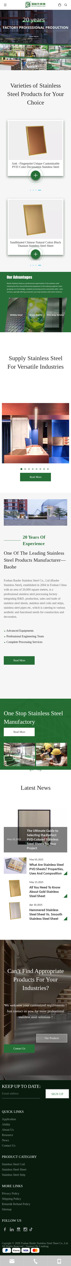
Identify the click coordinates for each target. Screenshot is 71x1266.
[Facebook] (5, 1229)
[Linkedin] (12, 1229)
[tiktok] (32, 1229)
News (5, 1140)
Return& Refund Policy (16, 1204)
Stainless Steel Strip (13, 1174)
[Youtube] (19, 1229)
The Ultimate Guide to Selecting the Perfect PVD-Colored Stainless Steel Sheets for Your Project (42, 839)
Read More (35, 477)
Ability (6, 1124)
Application (9, 1119)
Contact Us (19, 1048)
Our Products (52, 1038)
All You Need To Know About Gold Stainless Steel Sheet (44, 892)
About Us (8, 1129)
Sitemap (7, 1209)
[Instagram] (25, 1229)
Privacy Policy (10, 1193)
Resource (7, 1135)
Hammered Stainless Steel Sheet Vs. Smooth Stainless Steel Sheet (45, 914)
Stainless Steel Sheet (14, 1169)
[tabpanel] (35, 148)
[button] (39, 770)
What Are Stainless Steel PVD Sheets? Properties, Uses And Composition (46, 869)
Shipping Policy (11, 1198)
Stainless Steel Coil (13, 1164)
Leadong (43, 1246)
